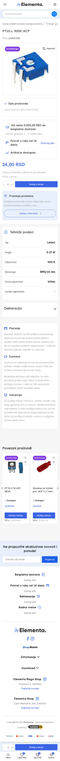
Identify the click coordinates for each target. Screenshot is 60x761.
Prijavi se (49, 559)
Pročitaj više (47, 143)
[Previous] (2, 488)
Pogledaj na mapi (30, 707)
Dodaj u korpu (36, 184)
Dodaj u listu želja (29, 213)
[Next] (57, 488)
